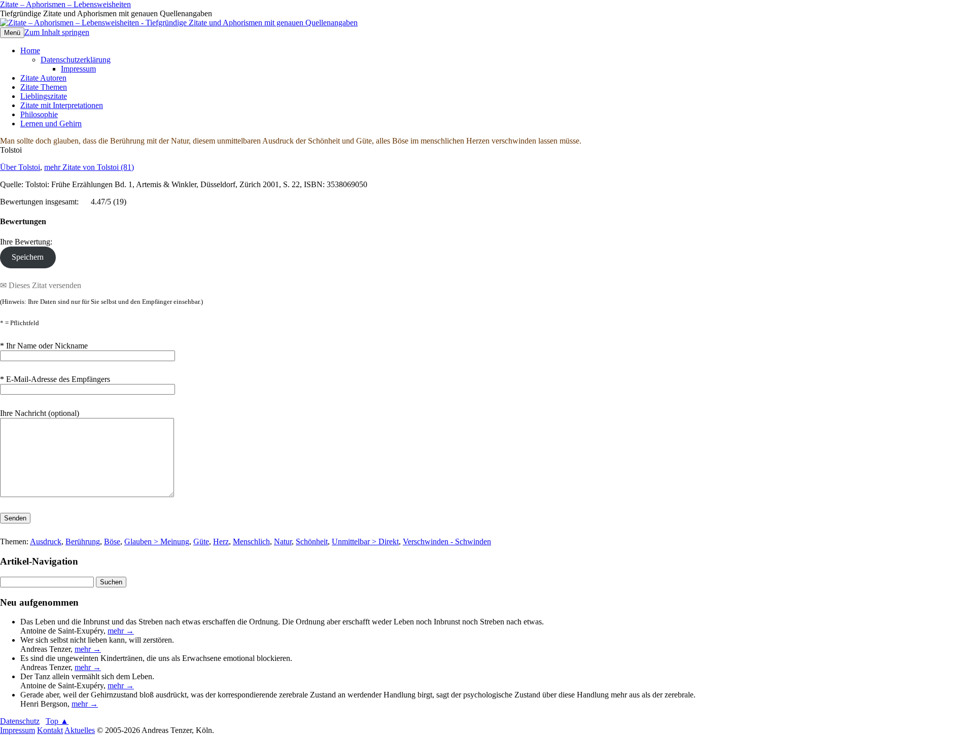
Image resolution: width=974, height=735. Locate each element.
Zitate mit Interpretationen (61, 105)
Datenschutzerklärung (76, 59)
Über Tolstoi (20, 167)
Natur (283, 541)
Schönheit (312, 541)
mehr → (121, 630)
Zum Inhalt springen (56, 32)
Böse (112, 541)
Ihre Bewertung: (28, 241)
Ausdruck (45, 541)
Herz (221, 541)
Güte (201, 541)
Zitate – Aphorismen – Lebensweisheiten (65, 4)
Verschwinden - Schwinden (447, 541)
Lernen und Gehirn (51, 123)
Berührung (82, 541)
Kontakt (50, 730)
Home (30, 50)
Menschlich (251, 541)
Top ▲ (57, 721)
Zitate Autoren (43, 78)
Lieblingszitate (43, 96)
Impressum (78, 68)
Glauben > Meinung (156, 541)
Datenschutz (20, 721)
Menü (12, 33)
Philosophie (39, 114)
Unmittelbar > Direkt (365, 541)
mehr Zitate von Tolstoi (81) (89, 167)
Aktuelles (79, 730)
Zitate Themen (43, 87)
